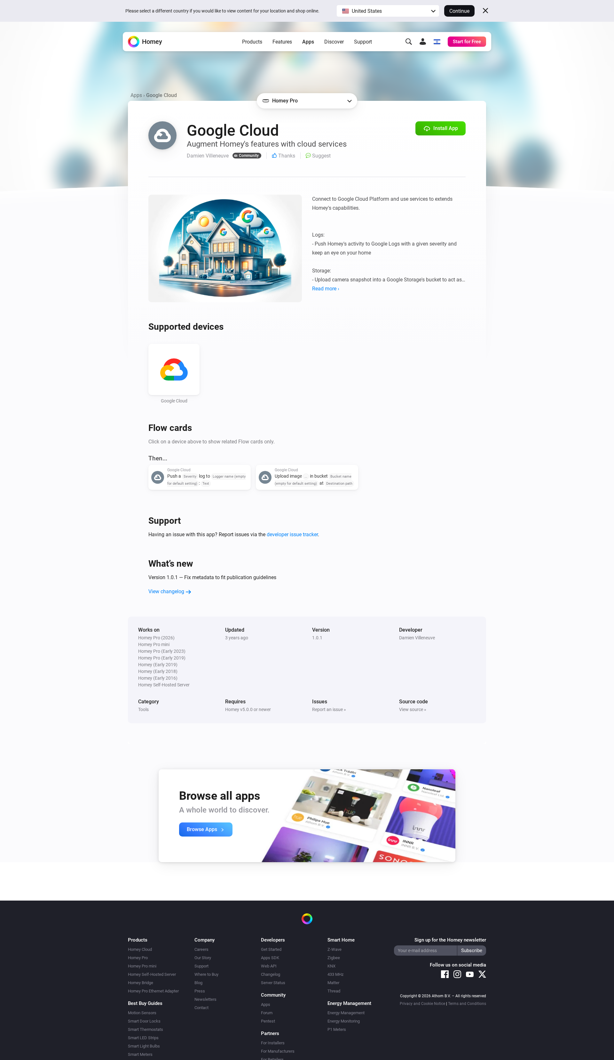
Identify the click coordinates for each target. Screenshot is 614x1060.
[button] (388, 11)
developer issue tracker (292, 534)
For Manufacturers (278, 1051)
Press (199, 991)
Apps (308, 42)
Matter (333, 982)
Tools (143, 709)
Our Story (202, 957)
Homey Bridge (140, 982)
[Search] (408, 41)
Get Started (271, 949)
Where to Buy (206, 974)
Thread (333, 991)
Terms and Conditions (467, 1003)
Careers (201, 949)
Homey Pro (138, 957)
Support (363, 42)
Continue (459, 11)
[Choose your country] (437, 41)
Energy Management (346, 1012)
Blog (198, 982)
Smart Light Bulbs (144, 1046)
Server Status (273, 982)
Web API (269, 966)
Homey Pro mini (142, 966)
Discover (334, 42)
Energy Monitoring (343, 1021)
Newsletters (205, 999)
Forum (266, 1012)
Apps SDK (270, 957)
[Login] (423, 41)
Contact (201, 1007)
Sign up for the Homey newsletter (450, 940)
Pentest (268, 1021)
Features (282, 42)
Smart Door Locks (144, 1021)
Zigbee (333, 957)
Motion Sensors (142, 1012)
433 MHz (335, 974)
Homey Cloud (140, 949)
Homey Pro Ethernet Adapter (153, 991)
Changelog (270, 974)
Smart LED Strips (143, 1037)
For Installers (273, 1042)
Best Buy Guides (145, 1003)
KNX (331, 966)
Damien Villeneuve (417, 637)
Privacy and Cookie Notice (422, 1003)
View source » (412, 709)
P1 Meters (336, 1029)
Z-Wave (334, 949)
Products (252, 42)
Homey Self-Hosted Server (152, 974)
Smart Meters (140, 1054)
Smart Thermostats (145, 1029)
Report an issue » (329, 709)
